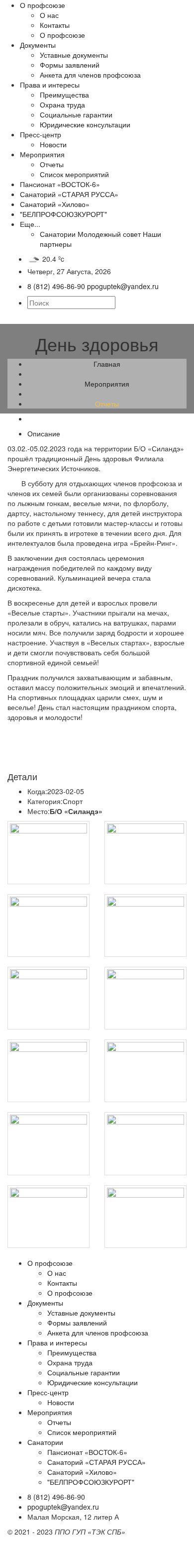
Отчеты (52, 164)
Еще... (30, 224)
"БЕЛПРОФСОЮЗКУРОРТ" (63, 214)
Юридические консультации (85, 124)
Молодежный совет (109, 234)
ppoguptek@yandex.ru (63, 1507)
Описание (43, 433)
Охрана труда (62, 104)
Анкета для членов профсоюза (90, 75)
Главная (107, 364)
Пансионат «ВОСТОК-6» (60, 184)
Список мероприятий (74, 174)
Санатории (58, 234)
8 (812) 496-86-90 (56, 1497)
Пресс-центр (40, 134)
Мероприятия (42, 154)
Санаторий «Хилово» (55, 204)
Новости (53, 144)
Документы (38, 45)
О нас (49, 15)
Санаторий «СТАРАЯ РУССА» (69, 194)
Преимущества (64, 95)
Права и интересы (50, 85)
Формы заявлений (69, 65)
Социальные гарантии (76, 114)
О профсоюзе (42, 5)
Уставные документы (74, 55)
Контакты (55, 25)
